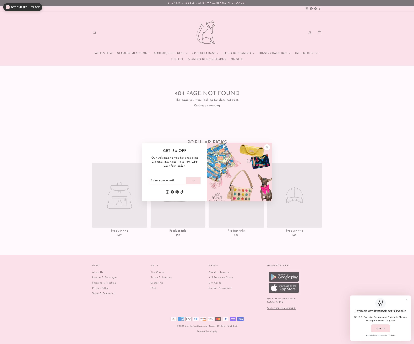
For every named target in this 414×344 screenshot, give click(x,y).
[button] (22, 7)
